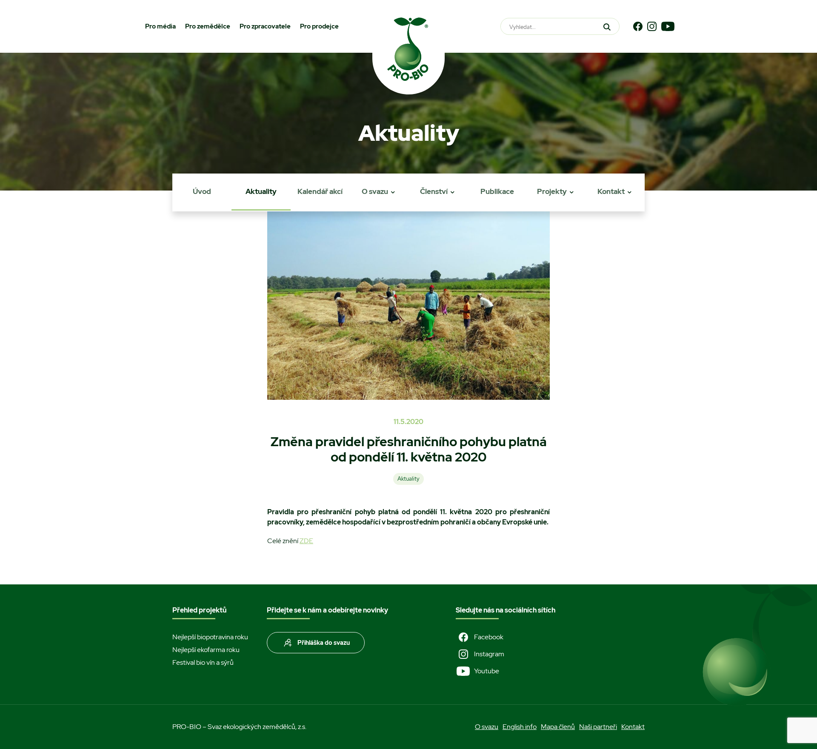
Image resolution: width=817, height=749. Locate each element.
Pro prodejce (319, 26)
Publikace (497, 191)
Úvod (202, 191)
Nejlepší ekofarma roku (206, 649)
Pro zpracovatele (265, 26)
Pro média (160, 26)
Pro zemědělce (207, 26)
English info (520, 726)
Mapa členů (558, 726)
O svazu (375, 191)
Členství (434, 191)
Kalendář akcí (320, 191)
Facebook (488, 636)
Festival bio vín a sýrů (203, 662)
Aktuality (261, 191)
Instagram (489, 653)
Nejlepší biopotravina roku (210, 636)
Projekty (552, 191)
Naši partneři (598, 726)
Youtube (486, 670)
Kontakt (611, 191)
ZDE (306, 540)
